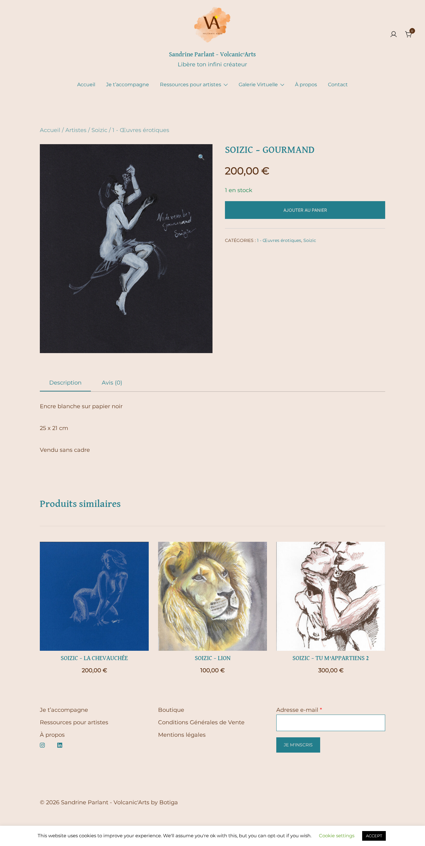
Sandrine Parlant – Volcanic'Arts (212, 54)
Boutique (171, 710)
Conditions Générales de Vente (201, 722)
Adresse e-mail (299, 710)
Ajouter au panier (305, 210)
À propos (306, 84)
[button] (201, 157)
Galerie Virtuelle (258, 84)
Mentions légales (182, 734)
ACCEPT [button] (374, 835)
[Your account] (393, 35)
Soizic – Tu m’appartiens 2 (330, 658)
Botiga (168, 802)
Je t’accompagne (127, 84)
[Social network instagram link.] (42, 744)
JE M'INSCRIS (298, 745)
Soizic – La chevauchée (94, 658)
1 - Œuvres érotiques (140, 130)
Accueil (86, 84)
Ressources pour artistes (190, 84)
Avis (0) (112, 382)
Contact (338, 84)
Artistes (75, 130)
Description (65, 382)
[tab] (65, 383)
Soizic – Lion (213, 658)
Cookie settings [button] (336, 836)
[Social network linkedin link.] (59, 744)
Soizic (99, 130)
